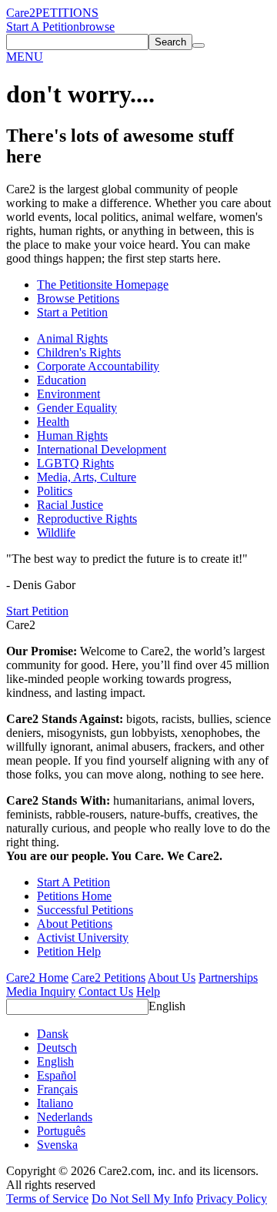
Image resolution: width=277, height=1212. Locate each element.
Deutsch (57, 1047)
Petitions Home (74, 895)
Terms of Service (47, 1198)
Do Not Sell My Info (142, 1198)
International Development (101, 449)
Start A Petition (42, 26)
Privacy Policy (231, 1198)
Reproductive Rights (87, 518)
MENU (24, 56)
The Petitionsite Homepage (103, 284)
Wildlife (56, 532)
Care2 (20, 12)
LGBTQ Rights (75, 463)
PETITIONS (66, 12)
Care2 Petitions (108, 977)
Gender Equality (77, 407)
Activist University (82, 937)
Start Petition (37, 611)
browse (97, 26)
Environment (68, 393)
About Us (171, 977)
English (167, 1006)
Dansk (52, 1033)
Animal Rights (72, 338)
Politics (54, 490)
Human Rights (72, 435)
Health (53, 421)
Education (61, 380)
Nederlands (64, 1116)
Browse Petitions (78, 298)
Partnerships (228, 977)
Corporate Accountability (98, 366)
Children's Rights (79, 352)
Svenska (57, 1144)
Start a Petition (72, 312)
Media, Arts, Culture (86, 477)
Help (148, 991)
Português (61, 1130)
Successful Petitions (85, 909)
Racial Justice (70, 504)
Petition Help (69, 951)
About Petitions (74, 923)
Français (57, 1089)
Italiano (55, 1103)
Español (56, 1075)
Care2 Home (37, 977)
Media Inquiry (40, 991)
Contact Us (105, 991)
